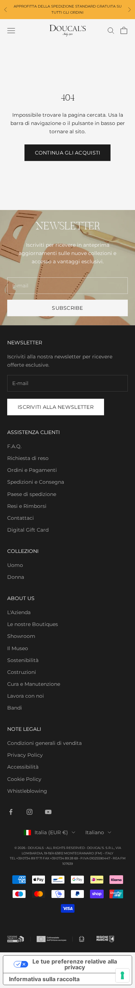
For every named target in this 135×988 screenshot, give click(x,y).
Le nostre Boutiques (32, 624)
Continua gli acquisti (67, 152)
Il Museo (17, 648)
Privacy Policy (25, 755)
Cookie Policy (24, 779)
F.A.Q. (14, 446)
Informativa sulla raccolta (44, 979)
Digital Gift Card (28, 530)
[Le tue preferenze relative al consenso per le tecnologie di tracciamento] (122, 975)
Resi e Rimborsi (26, 506)
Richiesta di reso (28, 458)
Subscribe (67, 308)
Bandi (14, 708)
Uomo (15, 565)
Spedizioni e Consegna (35, 482)
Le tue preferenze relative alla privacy (74, 964)
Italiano (94, 832)
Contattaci (20, 518)
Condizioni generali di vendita (44, 743)
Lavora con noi (25, 696)
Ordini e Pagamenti (32, 470)
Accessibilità (23, 767)
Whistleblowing (27, 791)
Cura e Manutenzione (33, 684)
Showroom (21, 636)
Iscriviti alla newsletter (56, 407)
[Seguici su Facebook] (10, 811)
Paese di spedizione (31, 494)
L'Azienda (19, 612)
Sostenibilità (23, 660)
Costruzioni (21, 672)
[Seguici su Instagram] (29, 811)
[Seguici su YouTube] (48, 811)
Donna (15, 577)
